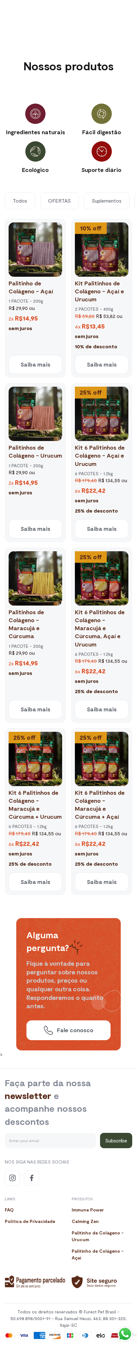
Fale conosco (75, 1029)
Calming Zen (85, 1221)
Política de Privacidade (30, 1221)
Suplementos (106, 200)
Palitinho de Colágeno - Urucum (98, 1236)
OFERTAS (59, 200)
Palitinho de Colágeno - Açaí (98, 1254)
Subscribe (116, 1140)
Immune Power (88, 1209)
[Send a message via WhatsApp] (125, 1334)
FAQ (9, 1209)
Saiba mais (35, 364)
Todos (20, 200)
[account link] (105, 15)
